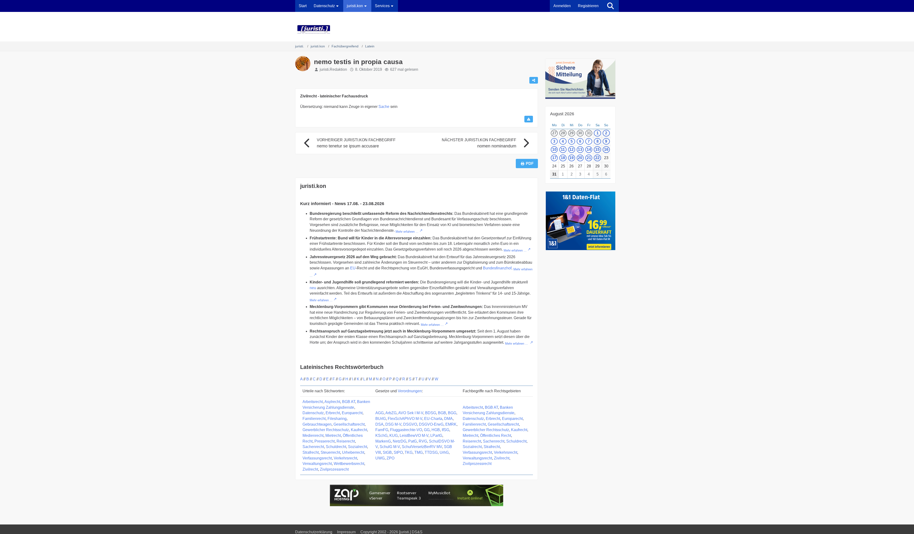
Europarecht (352, 413)
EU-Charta (433, 419)
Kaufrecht (359, 430)
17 (554, 158)
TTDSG (431, 452)
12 (571, 149)
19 (571, 158)
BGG (452, 413)
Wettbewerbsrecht (349, 464)
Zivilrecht (310, 469)
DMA (448, 419)
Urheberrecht (353, 452)
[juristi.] (457, 29)
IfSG (445, 430)
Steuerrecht (330, 452)
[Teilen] (533, 80)
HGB (436, 430)
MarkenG (383, 441)
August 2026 (562, 113)
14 (589, 149)
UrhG (444, 452)
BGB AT (348, 402)
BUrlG (380, 419)
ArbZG (391, 413)
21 (589, 158)
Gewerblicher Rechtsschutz (326, 430)
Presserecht (324, 441)
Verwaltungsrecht (317, 464)
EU (353, 268)
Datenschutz (313, 413)
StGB (387, 452)
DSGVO (410, 424)
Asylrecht (332, 402)
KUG (393, 435)
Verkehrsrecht (345, 458)
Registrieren (588, 6)
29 (571, 133)
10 (554, 149)
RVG (423, 441)
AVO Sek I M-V (410, 413)
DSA (379, 424)
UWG (380, 458)
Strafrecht (311, 452)
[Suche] (610, 6)
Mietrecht (333, 435)
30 (580, 133)
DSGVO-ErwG (431, 424)
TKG (408, 452)
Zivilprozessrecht (334, 469)
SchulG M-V (390, 447)
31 (589, 133)
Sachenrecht (313, 447)
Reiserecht (346, 441)
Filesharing (337, 419)
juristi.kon (313, 186)
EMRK (451, 424)
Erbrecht (333, 413)
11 (563, 149)
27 (554, 133)
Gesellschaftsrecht (349, 424)
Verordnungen (410, 391)
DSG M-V (393, 424)
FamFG (381, 430)
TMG (418, 452)
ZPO (390, 458)
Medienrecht (313, 435)
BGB (442, 413)
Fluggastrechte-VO (406, 430)
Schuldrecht (336, 447)
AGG (379, 413)
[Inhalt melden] (528, 119)
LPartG (436, 435)
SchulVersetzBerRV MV (422, 447)
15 (597, 149)
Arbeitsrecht (313, 402)
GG (427, 430)
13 (580, 149)
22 (597, 158)
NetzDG (399, 441)
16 (606, 149)
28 (563, 133)
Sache (383, 107)
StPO (398, 452)
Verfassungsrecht (317, 458)
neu (313, 288)
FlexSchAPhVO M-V (405, 419)
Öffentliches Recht (495, 435)
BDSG (430, 413)
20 (580, 158)
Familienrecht (314, 419)
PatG (412, 441)
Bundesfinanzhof (497, 268)
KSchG (381, 435)
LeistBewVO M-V (414, 435)
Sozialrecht (357, 447)
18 (563, 158)
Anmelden (562, 6)
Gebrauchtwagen (317, 424)
